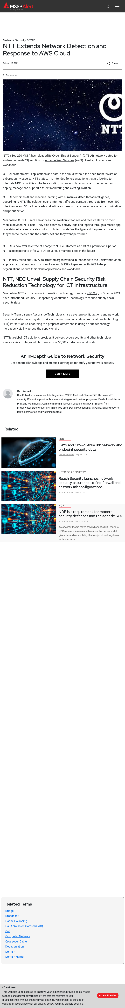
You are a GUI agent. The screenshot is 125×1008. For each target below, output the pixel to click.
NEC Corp (93, 293)
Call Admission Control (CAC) (24, 926)
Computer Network (17, 936)
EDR (61, 439)
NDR (61, 505)
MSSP (31, 40)
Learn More (62, 373)
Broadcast (12, 916)
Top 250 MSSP (21, 155)
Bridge (9, 911)
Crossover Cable (16, 941)
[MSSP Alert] (18, 6)
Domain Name (14, 956)
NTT (5, 155)
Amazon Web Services (59, 160)
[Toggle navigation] (117, 6)
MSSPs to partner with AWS (78, 264)
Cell (7, 931)
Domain (10, 951)
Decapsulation (14, 946)
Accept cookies (107, 995)
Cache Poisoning (16, 921)
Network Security (14, 40)
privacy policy (45, 1003)
